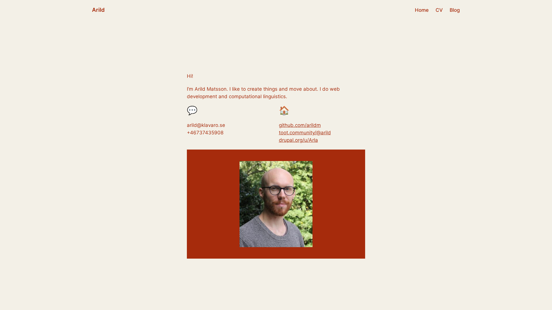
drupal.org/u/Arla (298, 140)
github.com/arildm (300, 125)
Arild (98, 9)
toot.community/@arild (305, 132)
